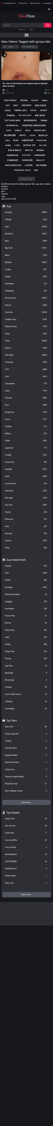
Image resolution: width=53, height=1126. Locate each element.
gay (15, 105)
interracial (12, 125)
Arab (26, 526)
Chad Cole (26, 833)
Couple (26, 269)
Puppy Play (26, 651)
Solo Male (26, 355)
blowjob (10, 135)
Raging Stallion (26, 755)
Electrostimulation (26, 594)
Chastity (26, 687)
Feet (26, 573)
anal (45, 100)
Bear (26, 241)
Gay (8, 206)
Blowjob (26, 262)
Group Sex (26, 462)
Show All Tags (26, 179)
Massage (26, 498)
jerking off (29, 145)
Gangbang (26, 291)
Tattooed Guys (26, 326)
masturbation (13, 165)
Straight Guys (26, 319)
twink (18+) (20, 110)
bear (15, 140)
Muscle (26, 305)
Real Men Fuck (26, 784)
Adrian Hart (26, 818)
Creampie (26, 362)
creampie (27, 105)
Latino (26, 391)
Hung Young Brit (26, 734)
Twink (26, 341)
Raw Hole (26, 726)
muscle (43, 135)
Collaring (26, 701)
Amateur (26, 212)
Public (26, 440)
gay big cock (25, 115)
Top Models (12, 812)
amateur (27, 140)
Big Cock (26, 248)
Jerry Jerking (26, 847)
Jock (26, 376)
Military (26, 433)
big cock (40, 105)
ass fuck (26, 155)
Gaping (26, 566)
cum (36, 170)
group (33, 110)
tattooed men (12, 120)
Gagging (26, 601)
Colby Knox (26, 769)
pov (8, 105)
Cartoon (26, 540)
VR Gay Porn (23, 3)
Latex (26, 637)
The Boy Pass (26, 748)
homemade (39, 155)
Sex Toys (26, 505)
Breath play (26, 680)
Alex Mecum (26, 826)
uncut (22, 135)
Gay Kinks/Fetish (16, 559)
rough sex (40, 130)
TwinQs (26, 741)
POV (26, 369)
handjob (27, 160)
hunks (40, 150)
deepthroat (10, 100)
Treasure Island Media (26, 776)
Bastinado (26, 673)
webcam (29, 150)
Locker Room (26, 483)
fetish (24, 100)
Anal (26, 226)
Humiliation (26, 608)
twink (44, 120)
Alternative (26, 283)
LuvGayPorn (47, 3)
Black (26, 255)
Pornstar (26, 398)
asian (32, 135)
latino (29, 165)
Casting (26, 426)
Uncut (26, 419)
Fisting (26, 644)
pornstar (12, 155)
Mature (26, 348)
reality (40, 160)
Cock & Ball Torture (26, 694)
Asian (26, 333)
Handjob (26, 469)
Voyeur (26, 512)
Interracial (26, 490)
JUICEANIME (26, 861)
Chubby (26, 455)
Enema (26, 623)
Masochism (26, 630)
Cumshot (26, 312)
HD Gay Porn (26, 298)
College (26, 219)
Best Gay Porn (35, 3)
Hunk (26, 476)
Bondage (26, 587)
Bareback (26, 234)
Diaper (26, 580)
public (18, 130)
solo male (14, 150)
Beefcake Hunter (26, 762)
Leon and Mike (26, 840)
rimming (11, 115)
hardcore (42, 140)
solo (27, 130)
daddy (43, 110)
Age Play (26, 666)
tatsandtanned (26, 854)
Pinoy (26, 548)
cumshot (13, 160)
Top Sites (11, 720)
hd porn (41, 165)
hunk (8, 145)
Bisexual (26, 533)
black (34, 100)
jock (8, 110)
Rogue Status (26, 875)
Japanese (26, 448)
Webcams (26, 519)
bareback (30, 120)
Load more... (26, 802)
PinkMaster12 (26, 868)
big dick (40, 115)
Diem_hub (26, 883)
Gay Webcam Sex (10, 3)
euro (8, 130)
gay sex (43, 145)
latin (17, 145)
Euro (26, 405)
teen (7, 140)
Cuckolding (26, 708)
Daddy (26, 276)
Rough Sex (26, 412)
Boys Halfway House (26, 791)
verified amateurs (34, 125)
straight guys (22, 170)
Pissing (26, 658)
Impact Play (26, 616)
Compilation (26, 383)
